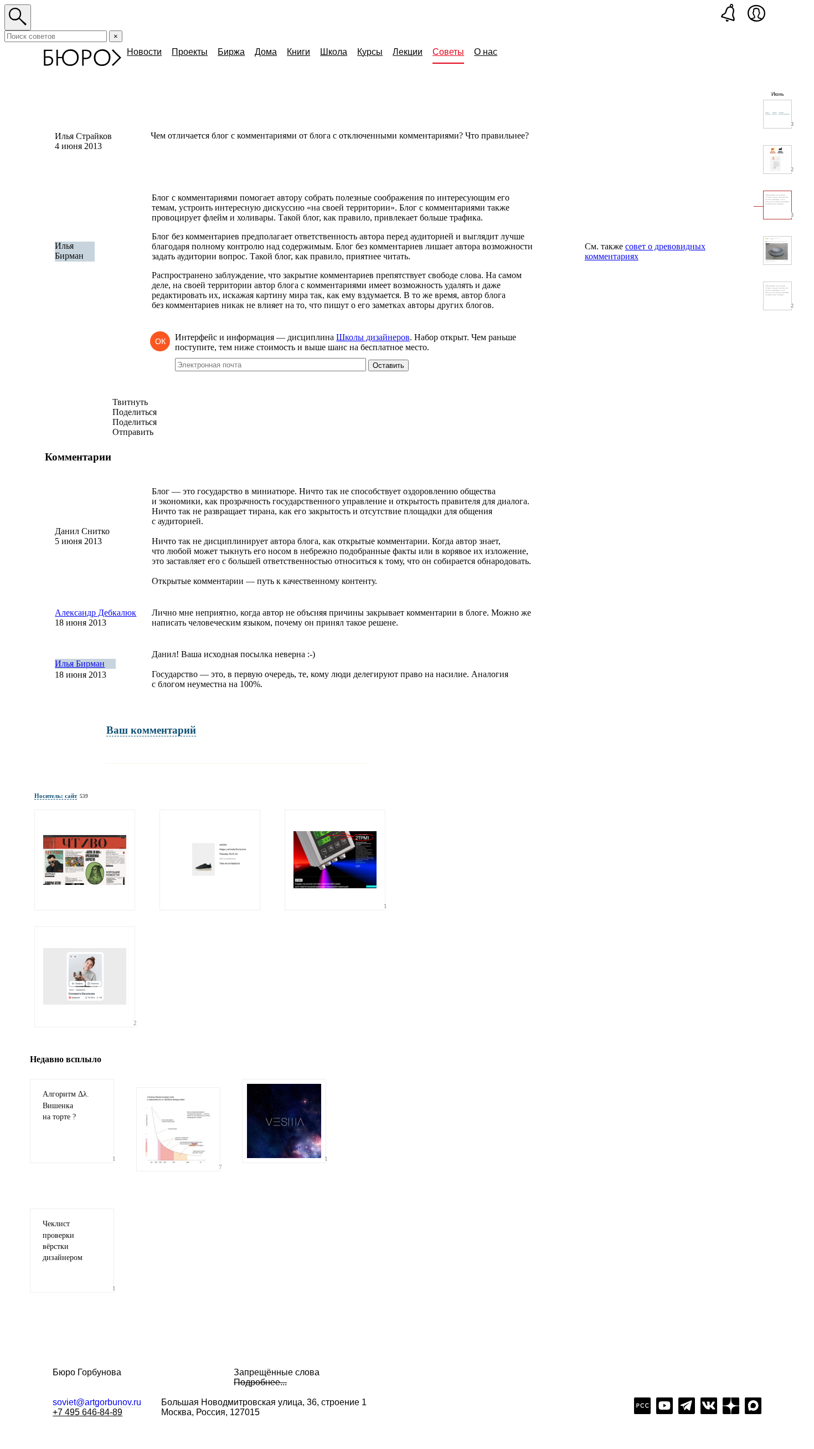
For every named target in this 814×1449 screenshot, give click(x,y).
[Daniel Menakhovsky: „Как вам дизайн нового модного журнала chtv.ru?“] (84, 860)
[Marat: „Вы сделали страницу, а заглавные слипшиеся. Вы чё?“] (335, 860)
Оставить (388, 365)
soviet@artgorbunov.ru (97, 1402)
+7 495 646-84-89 (87, 1412)
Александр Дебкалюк (95, 612)
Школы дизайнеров (373, 337)
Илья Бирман (80, 663)
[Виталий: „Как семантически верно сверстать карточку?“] (84, 976)
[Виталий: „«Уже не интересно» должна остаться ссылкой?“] (209, 860)
